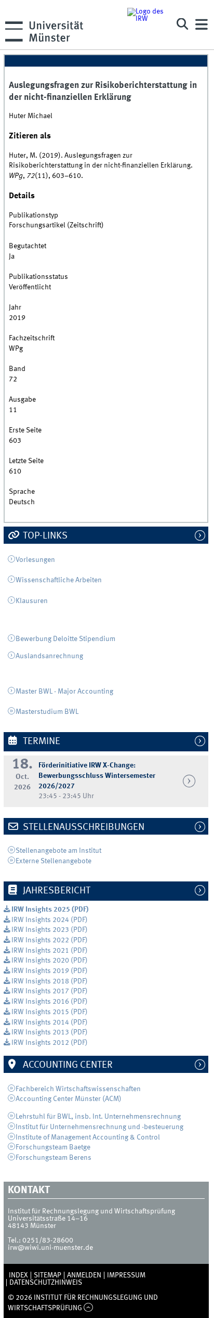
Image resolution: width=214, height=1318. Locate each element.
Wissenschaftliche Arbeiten (59, 580)
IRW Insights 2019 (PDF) (49, 971)
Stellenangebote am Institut (59, 850)
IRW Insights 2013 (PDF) (49, 1032)
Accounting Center (67, 1065)
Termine (40, 741)
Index (18, 1275)
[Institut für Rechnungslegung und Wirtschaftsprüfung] (146, 25)
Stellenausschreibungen (82, 827)
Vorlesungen (35, 560)
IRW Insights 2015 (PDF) (49, 1012)
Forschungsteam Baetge (53, 1147)
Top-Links (44, 536)
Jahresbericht (55, 890)
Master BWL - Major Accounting (64, 691)
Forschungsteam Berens (53, 1157)
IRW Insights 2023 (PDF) (49, 929)
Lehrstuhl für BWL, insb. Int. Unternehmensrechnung (98, 1116)
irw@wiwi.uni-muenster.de (50, 1247)
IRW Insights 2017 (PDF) (49, 991)
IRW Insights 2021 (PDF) (49, 950)
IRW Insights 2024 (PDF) (49, 920)
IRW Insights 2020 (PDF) (49, 960)
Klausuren (32, 601)
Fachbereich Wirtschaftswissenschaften (78, 1089)
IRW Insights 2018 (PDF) (49, 981)
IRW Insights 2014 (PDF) (49, 1022)
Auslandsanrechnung (49, 656)
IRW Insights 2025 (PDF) (49, 909)
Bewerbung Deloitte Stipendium (65, 639)
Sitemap (47, 1275)
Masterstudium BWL (47, 711)
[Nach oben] (88, 1308)
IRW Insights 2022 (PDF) (49, 940)
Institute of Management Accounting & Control (88, 1137)
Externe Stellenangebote (53, 861)
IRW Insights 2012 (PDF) (49, 1042)
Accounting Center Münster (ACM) (69, 1099)
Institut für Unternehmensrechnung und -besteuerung (99, 1127)
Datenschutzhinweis (45, 1282)
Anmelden (84, 1275)
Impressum (126, 1275)
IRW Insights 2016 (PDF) (49, 1001)
